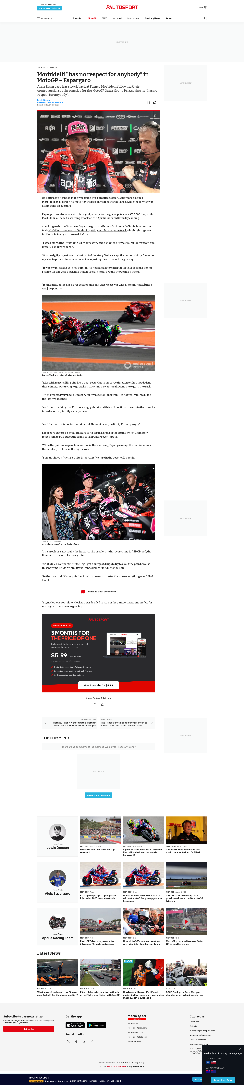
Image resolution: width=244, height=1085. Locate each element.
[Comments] (155, 102)
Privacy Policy (138, 1062)
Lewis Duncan (44, 100)
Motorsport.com (135, 1032)
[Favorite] (148, 102)
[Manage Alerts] (102, 705)
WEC (104, 18)
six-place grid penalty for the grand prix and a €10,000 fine (109, 214)
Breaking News (152, 18)
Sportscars (133, 18)
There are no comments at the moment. (99, 746)
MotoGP (92, 18)
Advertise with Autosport (201, 1035)
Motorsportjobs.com (137, 1028)
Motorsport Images (72, 372)
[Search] (205, 18)
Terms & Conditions (106, 1062)
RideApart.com (134, 1041)
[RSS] (92, 1041)
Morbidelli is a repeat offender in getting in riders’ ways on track (87, 230)
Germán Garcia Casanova (50, 103)
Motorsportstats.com (137, 1037)
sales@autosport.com (200, 1044)
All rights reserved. (136, 1066)
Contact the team (198, 1040)
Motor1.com (133, 1023)
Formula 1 (77, 18)
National (117, 18)
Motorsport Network (116, 1066)
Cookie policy (123, 1062)
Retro (169, 18)
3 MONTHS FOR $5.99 (49, 8)
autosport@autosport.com (202, 1030)
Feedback (194, 1021)
